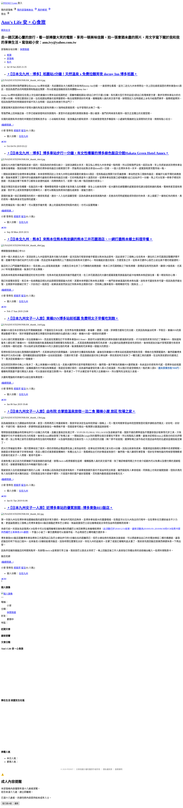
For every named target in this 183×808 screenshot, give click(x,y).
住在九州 (23, 136)
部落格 (10, 58)
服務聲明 (118, 769)
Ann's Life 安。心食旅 (23, 22)
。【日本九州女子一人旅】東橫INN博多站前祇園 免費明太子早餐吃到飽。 (63, 318)
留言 (23, 130)
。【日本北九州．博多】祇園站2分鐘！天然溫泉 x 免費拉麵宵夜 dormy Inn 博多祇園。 (72, 74)
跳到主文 (5, 30)
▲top (3, 141)
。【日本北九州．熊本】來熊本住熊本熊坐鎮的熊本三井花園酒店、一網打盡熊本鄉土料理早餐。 (80, 239)
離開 (16, 803)
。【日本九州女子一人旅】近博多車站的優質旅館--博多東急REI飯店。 (60, 508)
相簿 (9, 55)
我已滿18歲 (7, 803)
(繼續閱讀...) (7, 125)
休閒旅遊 (24, 49)
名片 (9, 62)
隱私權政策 (107, 769)
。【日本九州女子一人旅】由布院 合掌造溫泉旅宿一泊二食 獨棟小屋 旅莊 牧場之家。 (71, 411)
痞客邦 (17, 130)
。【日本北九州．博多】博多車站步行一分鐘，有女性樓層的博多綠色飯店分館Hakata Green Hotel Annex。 (88, 153)
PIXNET (70, 769)
